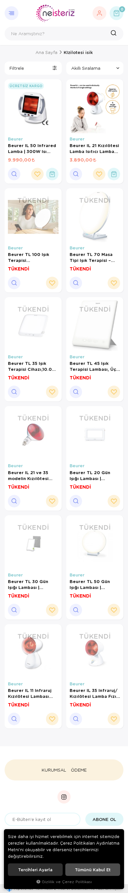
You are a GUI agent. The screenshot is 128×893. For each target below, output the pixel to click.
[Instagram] (64, 797)
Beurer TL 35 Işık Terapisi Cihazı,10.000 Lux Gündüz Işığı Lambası (33, 366)
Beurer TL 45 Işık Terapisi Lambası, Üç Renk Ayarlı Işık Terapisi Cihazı (93, 366)
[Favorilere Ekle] (37, 174)
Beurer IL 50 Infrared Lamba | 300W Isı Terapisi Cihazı (32, 148)
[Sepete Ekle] (52, 174)
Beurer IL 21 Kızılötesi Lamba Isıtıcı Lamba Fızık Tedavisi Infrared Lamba (94, 148)
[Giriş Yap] (99, 13)
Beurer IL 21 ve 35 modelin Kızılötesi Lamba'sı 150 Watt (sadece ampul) (28, 475)
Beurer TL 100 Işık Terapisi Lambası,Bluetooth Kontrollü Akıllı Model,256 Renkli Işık (32, 257)
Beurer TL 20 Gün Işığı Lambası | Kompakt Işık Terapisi (94, 475)
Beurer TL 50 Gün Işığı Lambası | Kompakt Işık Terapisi (94, 584)
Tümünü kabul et (93, 869)
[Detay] (14, 174)
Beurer (15, 139)
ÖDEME (79, 770)
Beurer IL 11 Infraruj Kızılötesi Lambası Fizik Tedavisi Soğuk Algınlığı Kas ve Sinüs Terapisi (31, 693)
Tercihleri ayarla (35, 869)
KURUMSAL (54, 770)
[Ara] (114, 33)
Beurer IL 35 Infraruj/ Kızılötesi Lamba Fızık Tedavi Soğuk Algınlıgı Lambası (95, 693)
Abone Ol (104, 819)
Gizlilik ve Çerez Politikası (67, 881)
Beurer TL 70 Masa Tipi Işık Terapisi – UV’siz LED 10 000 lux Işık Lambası (94, 257)
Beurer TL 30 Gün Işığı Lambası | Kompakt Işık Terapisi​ (32, 584)
